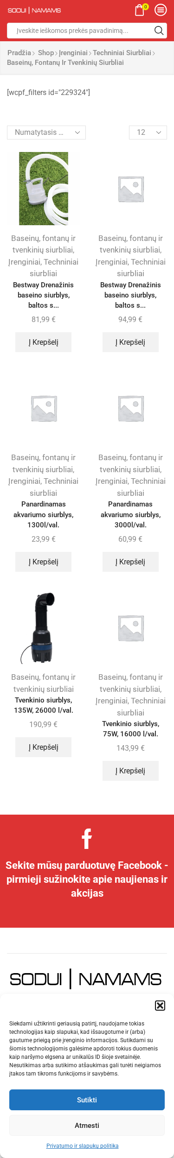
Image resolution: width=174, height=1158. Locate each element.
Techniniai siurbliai (122, 53)
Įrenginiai (73, 53)
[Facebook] (87, 839)
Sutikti (87, 1100)
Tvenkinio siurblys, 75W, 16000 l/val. (130, 729)
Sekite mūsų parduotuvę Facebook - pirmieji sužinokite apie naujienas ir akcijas (87, 879)
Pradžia (19, 53)
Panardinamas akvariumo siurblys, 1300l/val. (43, 514)
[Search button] (159, 30)
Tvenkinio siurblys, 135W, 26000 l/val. (43, 705)
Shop (46, 53)
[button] (160, 1005)
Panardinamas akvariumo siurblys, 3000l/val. (131, 514)
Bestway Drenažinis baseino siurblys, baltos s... (43, 295)
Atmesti (87, 1125)
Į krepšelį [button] (43, 342)
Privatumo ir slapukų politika (82, 1146)
